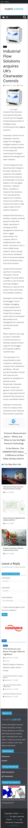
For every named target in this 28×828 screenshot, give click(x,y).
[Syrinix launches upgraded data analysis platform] (14, 499)
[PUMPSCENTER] (11, 718)
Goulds (4, 760)
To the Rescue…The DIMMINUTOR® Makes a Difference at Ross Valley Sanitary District (13, 453)
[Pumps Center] (3, 17)
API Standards (7, 776)
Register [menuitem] (7, 1)
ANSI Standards (8, 772)
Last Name (6, 587)
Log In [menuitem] (2, 1)
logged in (11, 567)
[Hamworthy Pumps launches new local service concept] (14, 469)
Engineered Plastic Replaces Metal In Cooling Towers (12, 685)
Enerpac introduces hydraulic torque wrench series (13, 549)
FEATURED (5, 645)
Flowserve (6, 756)
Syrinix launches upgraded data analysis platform (14, 519)
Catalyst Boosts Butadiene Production (12, 694)
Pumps (5, 46)
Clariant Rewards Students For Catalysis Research (13, 676)
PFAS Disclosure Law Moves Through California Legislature (14, 651)
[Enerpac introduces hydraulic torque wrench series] (14, 530)
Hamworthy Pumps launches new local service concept (13, 488)
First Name (6, 578)
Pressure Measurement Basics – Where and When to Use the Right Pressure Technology (15, 438)
